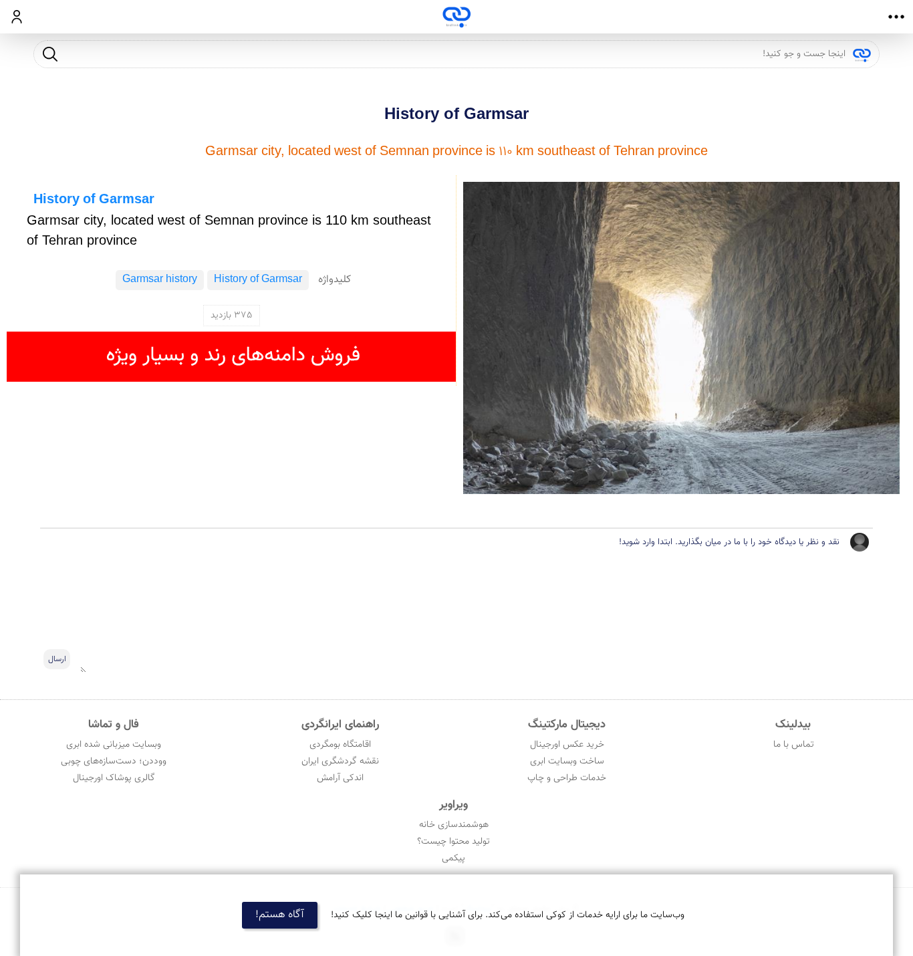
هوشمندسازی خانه (454, 825)
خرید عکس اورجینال (567, 744)
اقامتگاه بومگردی (340, 744)
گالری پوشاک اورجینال (114, 778)
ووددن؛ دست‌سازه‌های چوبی (113, 761)
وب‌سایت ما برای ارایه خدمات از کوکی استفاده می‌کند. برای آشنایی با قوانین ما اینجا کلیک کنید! (507, 915)
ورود (17, 17)
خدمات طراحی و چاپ (566, 778)
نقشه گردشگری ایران (340, 761)
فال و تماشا (113, 724)
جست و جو (50, 53)
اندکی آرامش (340, 778)
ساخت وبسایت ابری (567, 761)
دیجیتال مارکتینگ (567, 724)
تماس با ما (793, 744)
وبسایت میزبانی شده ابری (113, 744)
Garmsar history (159, 279)
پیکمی (453, 858)
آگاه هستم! (279, 915)
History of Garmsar (456, 115)
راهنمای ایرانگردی (340, 724)
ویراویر (453, 805)
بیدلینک (793, 724)
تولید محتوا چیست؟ (453, 841)
